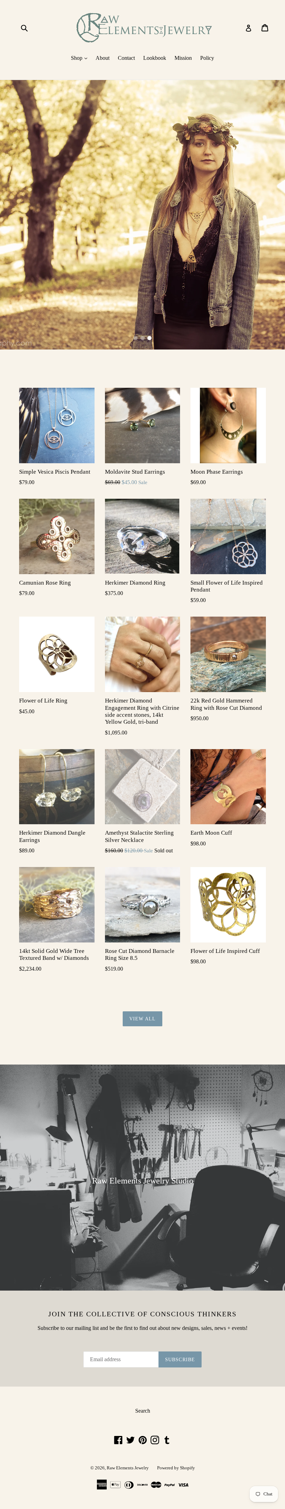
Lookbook (154, 58)
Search (142, 1411)
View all (142, 1018)
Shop (81, 58)
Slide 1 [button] (135, 338)
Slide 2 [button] (142, 338)
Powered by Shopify (176, 1467)
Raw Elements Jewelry (128, 1467)
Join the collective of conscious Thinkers (142, 1314)
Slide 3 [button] (149, 338)
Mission (183, 58)
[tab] (135, 338)
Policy (207, 58)
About (102, 58)
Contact (126, 58)
